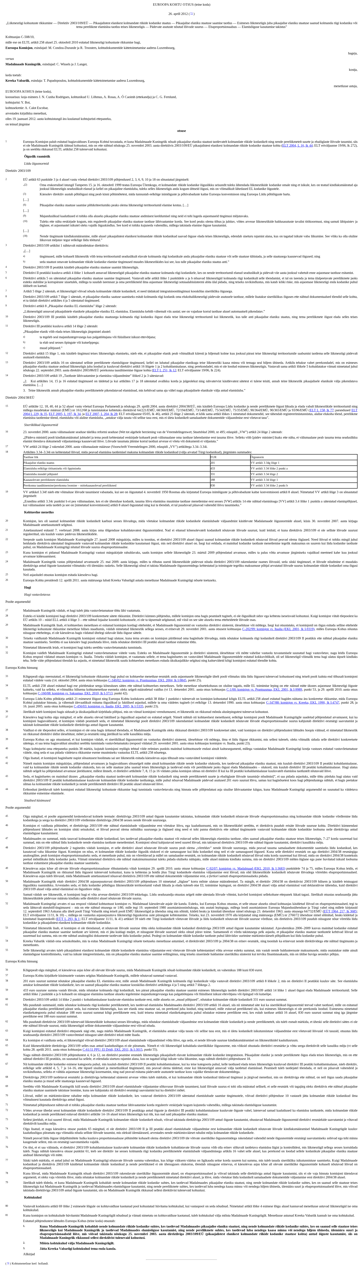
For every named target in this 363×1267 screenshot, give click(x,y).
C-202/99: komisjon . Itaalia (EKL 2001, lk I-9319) (278, 629)
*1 (191, 13)
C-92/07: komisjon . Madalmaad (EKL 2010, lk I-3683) (245, 868)
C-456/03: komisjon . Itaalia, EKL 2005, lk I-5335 (108, 706)
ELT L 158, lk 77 (322, 410)
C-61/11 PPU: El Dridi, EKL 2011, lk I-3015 (112, 1049)
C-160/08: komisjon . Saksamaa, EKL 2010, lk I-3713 (75, 693)
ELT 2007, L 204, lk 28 (101, 414)
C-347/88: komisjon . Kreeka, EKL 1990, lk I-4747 (302, 702)
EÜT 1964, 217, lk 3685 (340, 911)
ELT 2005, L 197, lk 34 (64, 414)
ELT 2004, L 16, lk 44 (297, 145)
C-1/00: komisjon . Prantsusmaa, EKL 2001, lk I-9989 (264, 689)
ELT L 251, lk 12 (164, 370)
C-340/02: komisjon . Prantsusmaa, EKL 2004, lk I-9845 (147, 680)
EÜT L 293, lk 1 (68, 919)
